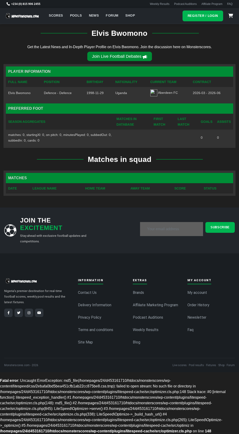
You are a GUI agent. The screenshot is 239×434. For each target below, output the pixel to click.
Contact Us (87, 292)
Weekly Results (159, 4)
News (94, 15)
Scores (56, 15)
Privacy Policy (89, 317)
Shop (130, 15)
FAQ (229, 4)
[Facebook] (8, 313)
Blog (136, 342)
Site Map (85, 342)
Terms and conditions (95, 330)
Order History (198, 305)
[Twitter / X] (18, 313)
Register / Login (203, 16)
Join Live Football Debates (116, 56)
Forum (112, 15)
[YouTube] (39, 313)
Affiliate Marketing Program (155, 305)
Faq (190, 330)
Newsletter (196, 317)
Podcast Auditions (185, 4)
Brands (138, 292)
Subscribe (220, 227)
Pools (76, 15)
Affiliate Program (211, 4)
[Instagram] (29, 313)
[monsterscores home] (22, 16)
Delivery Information (94, 305)
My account (197, 292)
